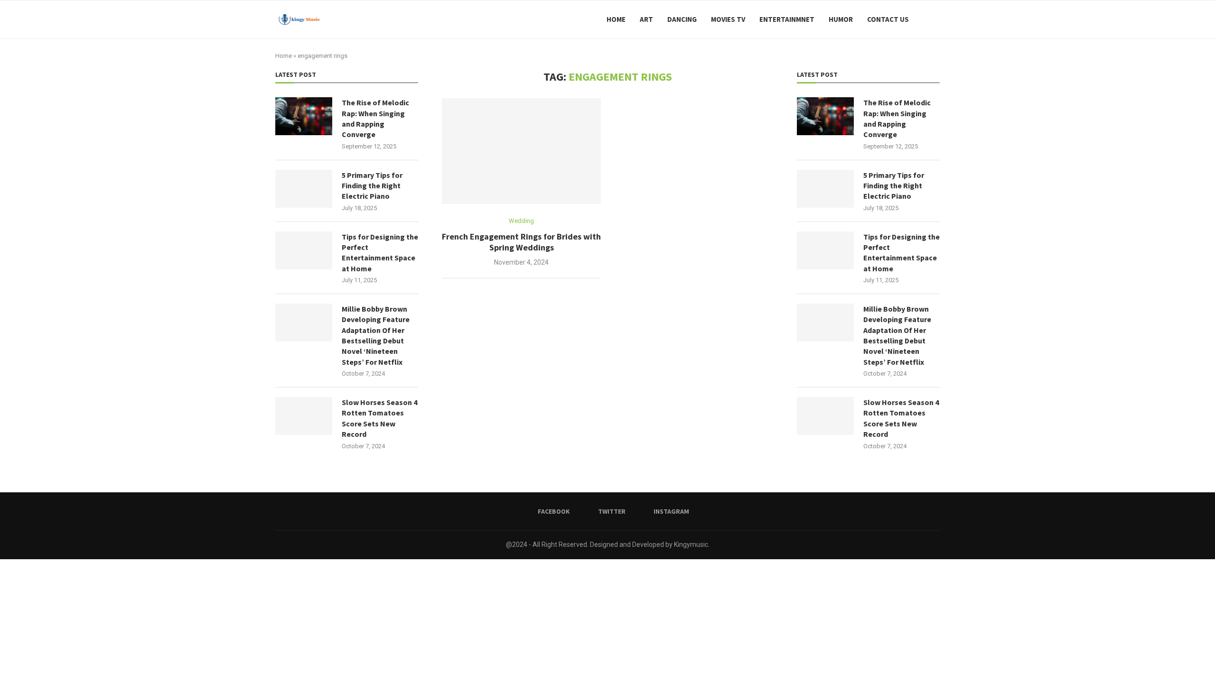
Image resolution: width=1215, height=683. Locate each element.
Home (616, 19)
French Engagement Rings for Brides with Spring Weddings (521, 242)
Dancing (682, 19)
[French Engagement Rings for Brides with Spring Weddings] (521, 151)
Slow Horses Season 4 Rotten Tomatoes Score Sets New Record (901, 418)
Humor (841, 19)
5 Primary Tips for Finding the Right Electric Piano (893, 185)
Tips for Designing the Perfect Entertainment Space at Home (901, 252)
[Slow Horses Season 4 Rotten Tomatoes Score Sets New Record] (825, 416)
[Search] (935, 19)
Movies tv (728, 19)
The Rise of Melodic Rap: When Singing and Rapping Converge (897, 118)
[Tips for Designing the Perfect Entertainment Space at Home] (825, 250)
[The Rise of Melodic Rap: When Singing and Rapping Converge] (825, 116)
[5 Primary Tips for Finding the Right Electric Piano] (825, 189)
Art (646, 19)
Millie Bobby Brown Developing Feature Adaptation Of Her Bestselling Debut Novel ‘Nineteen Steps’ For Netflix (897, 335)
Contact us (888, 19)
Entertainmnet (786, 19)
